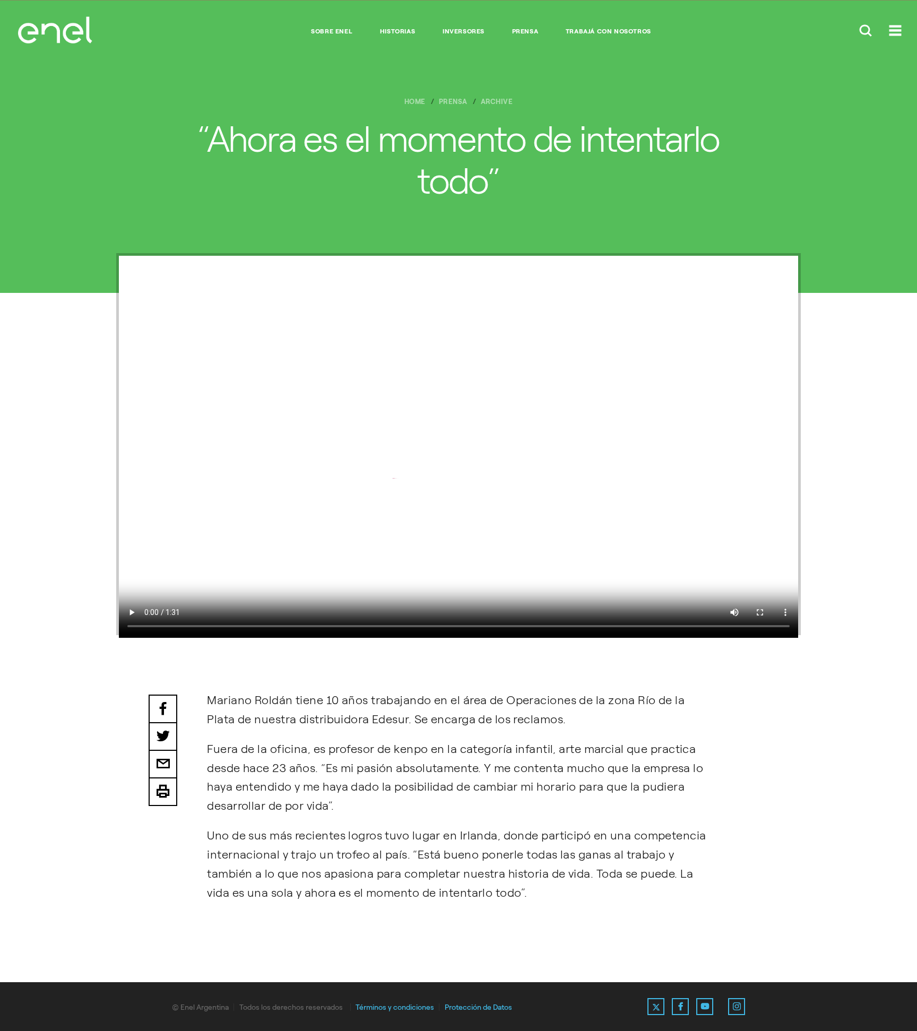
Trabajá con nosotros (608, 31)
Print (163, 792)
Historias (397, 31)
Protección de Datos (478, 1007)
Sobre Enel (331, 31)
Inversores (464, 31)
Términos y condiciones (395, 1007)
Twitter (163, 737)
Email (163, 764)
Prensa (525, 31)
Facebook (163, 709)
